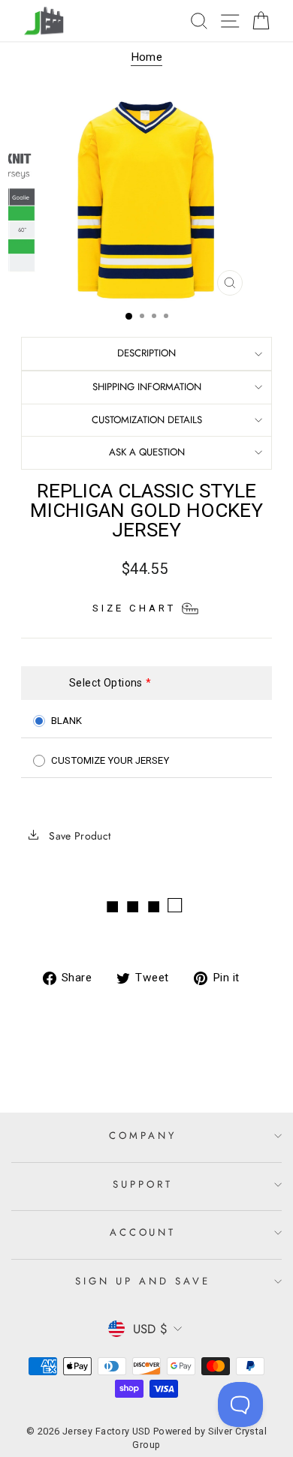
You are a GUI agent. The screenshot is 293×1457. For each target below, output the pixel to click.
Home (147, 57)
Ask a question (147, 452)
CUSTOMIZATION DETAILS (147, 420)
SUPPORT (143, 1184)
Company (143, 1135)
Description (146, 353)
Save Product (78, 835)
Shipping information (146, 387)
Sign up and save (142, 1281)
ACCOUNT (143, 1232)
